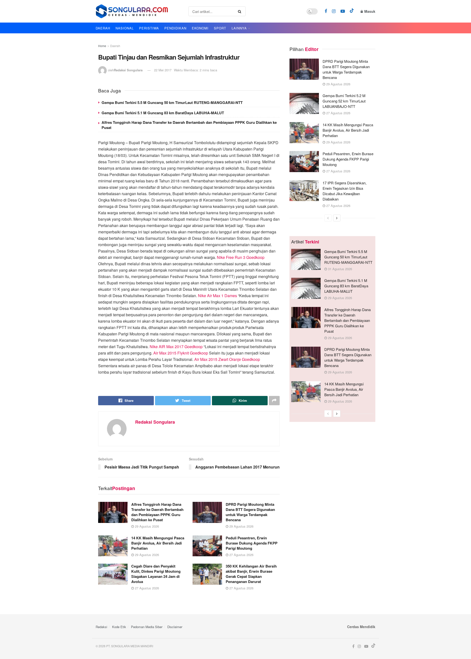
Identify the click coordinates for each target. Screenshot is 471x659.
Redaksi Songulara (128, 70)
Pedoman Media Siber (146, 626)
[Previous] (328, 218)
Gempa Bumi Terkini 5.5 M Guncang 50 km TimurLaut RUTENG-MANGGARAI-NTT (172, 102)
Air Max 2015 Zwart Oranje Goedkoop (227, 359)
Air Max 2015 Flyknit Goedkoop (180, 353)
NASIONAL (125, 28)
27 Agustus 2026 (240, 554)
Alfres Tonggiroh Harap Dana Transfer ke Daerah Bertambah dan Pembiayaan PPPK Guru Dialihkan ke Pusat (189, 125)
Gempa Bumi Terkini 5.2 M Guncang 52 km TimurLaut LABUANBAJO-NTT (344, 101)
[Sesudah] (336, 218)
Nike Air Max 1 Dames (217, 295)
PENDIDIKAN (175, 28)
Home (102, 46)
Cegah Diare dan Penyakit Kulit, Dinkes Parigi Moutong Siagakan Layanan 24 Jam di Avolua (156, 573)
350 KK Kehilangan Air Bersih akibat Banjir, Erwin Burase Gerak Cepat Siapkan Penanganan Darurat (251, 573)
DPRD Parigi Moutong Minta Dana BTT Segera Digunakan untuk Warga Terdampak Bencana (250, 512)
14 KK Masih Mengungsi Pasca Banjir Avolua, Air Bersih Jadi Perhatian (157, 543)
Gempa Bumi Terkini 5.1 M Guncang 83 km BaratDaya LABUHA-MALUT (163, 112)
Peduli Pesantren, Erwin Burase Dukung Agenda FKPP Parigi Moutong (251, 543)
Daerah (115, 46)
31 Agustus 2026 (339, 268)
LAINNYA (239, 28)
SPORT (220, 28)
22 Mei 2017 (162, 70)
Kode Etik (119, 626)
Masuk (369, 11)
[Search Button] (241, 11)
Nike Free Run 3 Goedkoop (240, 257)
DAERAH (103, 28)
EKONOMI (200, 28)
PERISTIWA (149, 28)
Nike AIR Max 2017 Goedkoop (176, 346)
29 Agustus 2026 (146, 526)
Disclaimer (174, 626)
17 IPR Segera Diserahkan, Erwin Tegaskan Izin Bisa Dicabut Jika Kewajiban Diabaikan (344, 191)
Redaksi (101, 626)
